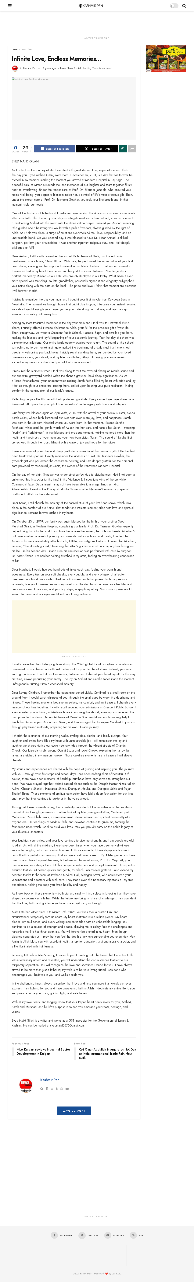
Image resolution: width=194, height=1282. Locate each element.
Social (77, 68)
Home (14, 49)
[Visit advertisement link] (166, 58)
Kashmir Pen (29, 68)
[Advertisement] (97, 22)
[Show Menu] (10, 5)
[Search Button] (184, 5)
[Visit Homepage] (91, 6)
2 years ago (49, 68)
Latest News (26, 49)
